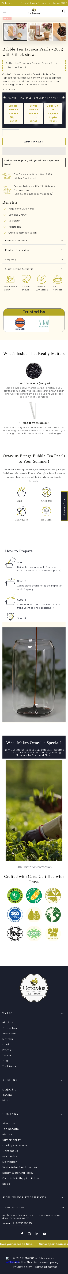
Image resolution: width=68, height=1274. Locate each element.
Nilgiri (6, 1100)
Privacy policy (22, 1267)
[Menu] (4, 11)
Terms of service (46, 1267)
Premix (6, 1050)
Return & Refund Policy (17, 1173)
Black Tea (8, 1022)
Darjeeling (9, 1089)
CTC (5, 1061)
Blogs (6, 1184)
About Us (8, 1123)
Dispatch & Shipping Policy (20, 1178)
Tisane (6, 1055)
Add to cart (34, 141)
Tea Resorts (10, 1129)
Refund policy (49, 1262)
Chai (5, 1044)
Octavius (28, 1258)
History (7, 1134)
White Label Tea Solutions (19, 1167)
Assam (7, 1095)
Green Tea (9, 1028)
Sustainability (11, 1140)
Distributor (9, 1162)
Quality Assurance (14, 1145)
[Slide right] (60, 32)
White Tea (9, 1033)
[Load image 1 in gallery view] (15, 38)
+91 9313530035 (21, 1223)
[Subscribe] (64, 1207)
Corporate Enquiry (64, 506)
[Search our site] (63, 11)
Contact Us (10, 1151)
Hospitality (9, 1156)
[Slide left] (8, 32)
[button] (34, 151)
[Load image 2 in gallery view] (40, 38)
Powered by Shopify (23, 1262)
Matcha (7, 1039)
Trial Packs (9, 1066)
